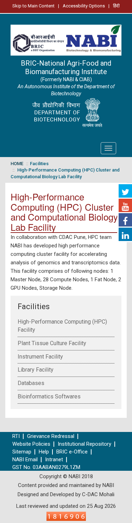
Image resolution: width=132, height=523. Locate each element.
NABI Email (25, 459)
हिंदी (116, 5)
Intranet (54, 459)
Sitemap (21, 452)
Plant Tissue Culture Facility (52, 343)
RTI (16, 436)
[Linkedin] (125, 234)
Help (44, 452)
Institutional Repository (84, 444)
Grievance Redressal (50, 436)
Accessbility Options (84, 5)
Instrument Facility (40, 356)
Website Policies (31, 444)
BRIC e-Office (72, 452)
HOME (17, 163)
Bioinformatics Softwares (49, 396)
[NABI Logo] (66, 38)
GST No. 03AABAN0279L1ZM (46, 467)
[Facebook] (125, 220)
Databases (31, 383)
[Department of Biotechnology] (66, 113)
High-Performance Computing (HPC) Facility (62, 325)
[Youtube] (125, 205)
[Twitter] (125, 191)
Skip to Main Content (33, 5)
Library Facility (36, 369)
